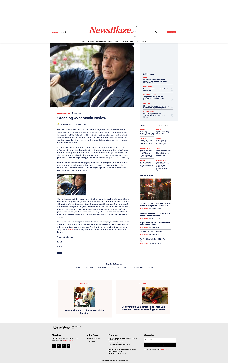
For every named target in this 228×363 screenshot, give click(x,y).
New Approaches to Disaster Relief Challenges (155, 89)
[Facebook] (54, 346)
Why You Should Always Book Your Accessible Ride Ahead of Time (162, 143)
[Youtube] (68, 346)
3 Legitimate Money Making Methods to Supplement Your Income (153, 98)
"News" (158, 148)
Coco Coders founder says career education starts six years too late (163, 153)
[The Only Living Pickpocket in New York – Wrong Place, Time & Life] (155, 189)
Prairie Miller (67, 124)
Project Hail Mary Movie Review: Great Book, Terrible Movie (155, 224)
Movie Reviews (63, 113)
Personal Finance (149, 94)
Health (158, 138)
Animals (158, 129)
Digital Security (161, 160)
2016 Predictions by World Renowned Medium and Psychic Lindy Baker (156, 107)
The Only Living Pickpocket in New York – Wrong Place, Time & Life (155, 204)
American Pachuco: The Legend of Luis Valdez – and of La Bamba (155, 215)
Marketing (143, 160)
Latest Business (149, 111)
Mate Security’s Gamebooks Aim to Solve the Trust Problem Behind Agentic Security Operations (162, 166)
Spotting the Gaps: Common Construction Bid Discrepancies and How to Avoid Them (146, 154)
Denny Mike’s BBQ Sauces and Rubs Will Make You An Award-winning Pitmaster (143, 308)
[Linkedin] (64, 346)
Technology (143, 138)
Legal (145, 77)
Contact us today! (68, 340)
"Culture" (160, 125)
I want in (159, 345)
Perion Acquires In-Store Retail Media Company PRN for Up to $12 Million (146, 164)
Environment (147, 86)
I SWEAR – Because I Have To (151, 232)
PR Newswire (91, 341)
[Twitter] (59, 346)
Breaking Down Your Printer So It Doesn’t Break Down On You (146, 142)
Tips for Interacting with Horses (162, 132)
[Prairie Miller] (58, 124)
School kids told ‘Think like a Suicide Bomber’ (84, 311)
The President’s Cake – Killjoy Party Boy (153, 240)
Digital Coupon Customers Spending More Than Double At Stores (154, 115)
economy (71, 230)
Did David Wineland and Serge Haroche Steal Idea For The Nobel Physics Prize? (155, 81)
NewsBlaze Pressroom (93, 338)
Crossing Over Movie (69, 253)
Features (146, 103)
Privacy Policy (164, 349)
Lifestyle (142, 129)
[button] (63, 32)
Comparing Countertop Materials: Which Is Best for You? (147, 133)
